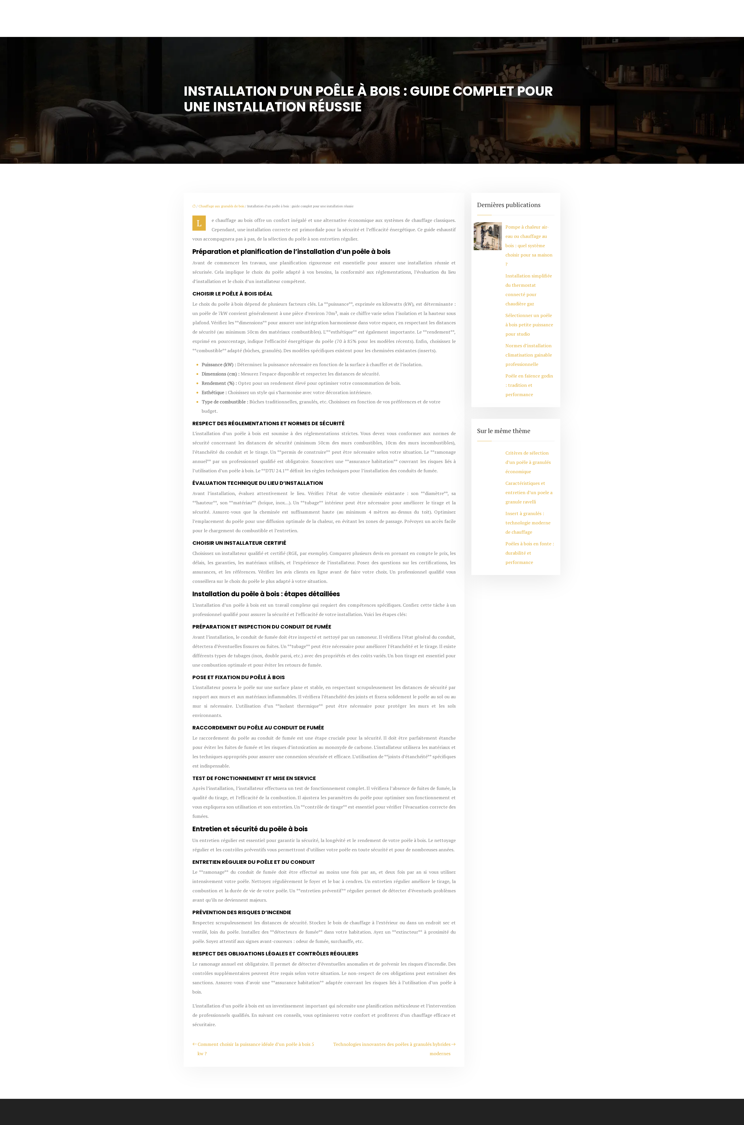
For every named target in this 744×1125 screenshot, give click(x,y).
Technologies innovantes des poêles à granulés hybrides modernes (391, 1049)
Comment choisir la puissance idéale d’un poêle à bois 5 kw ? (256, 1049)
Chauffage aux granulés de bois (221, 206)
